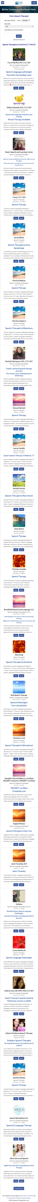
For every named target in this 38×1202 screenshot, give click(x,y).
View (15, 88)
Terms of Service (28, 1195)
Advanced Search (19, 39)
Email (21, 88)
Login (34, 2)
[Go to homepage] (19, 4)
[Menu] (2, 2)
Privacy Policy (11, 1198)
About (29, 1198)
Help (18, 1198)
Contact (23, 1198)
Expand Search (18, 1188)
